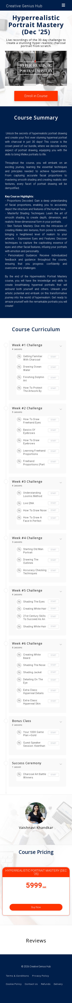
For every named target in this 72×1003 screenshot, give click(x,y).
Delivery (58, 984)
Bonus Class (21, 721)
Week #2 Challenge (27, 408)
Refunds (46, 984)
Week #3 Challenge (27, 481)
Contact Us (31, 984)
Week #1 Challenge (27, 345)
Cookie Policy (14, 984)
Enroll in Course (36, 96)
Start (53, 357)
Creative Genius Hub (24, 6)
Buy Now (36, 907)
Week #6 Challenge (27, 643)
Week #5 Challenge (27, 590)
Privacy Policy (40, 975)
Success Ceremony (26, 763)
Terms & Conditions (17, 975)
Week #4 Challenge (27, 538)
